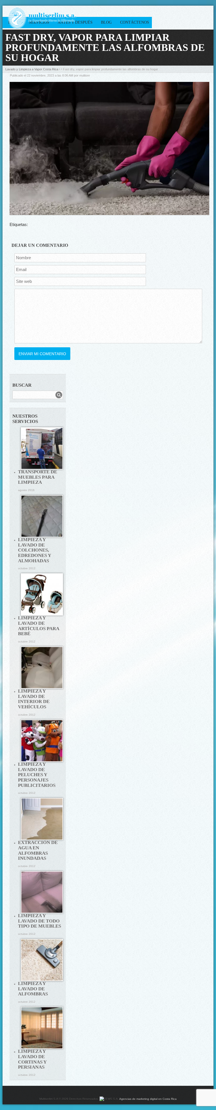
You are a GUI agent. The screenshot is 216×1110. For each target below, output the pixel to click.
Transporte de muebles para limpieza (37, 477)
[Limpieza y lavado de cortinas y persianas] (42, 1028)
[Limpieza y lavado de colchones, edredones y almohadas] (42, 516)
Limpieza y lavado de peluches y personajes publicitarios (36, 775)
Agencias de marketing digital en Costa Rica (148, 1098)
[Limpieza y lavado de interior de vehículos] (42, 667)
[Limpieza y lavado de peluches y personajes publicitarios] (42, 741)
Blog (106, 22)
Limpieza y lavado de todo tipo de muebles (39, 921)
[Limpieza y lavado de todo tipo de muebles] (42, 892)
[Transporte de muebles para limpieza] (42, 448)
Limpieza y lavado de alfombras (33, 989)
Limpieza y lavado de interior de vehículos (34, 699)
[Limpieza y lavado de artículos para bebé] (42, 594)
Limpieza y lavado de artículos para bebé (38, 625)
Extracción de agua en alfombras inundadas (38, 850)
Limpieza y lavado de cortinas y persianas (32, 1059)
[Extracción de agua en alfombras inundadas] (42, 819)
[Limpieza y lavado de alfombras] (42, 960)
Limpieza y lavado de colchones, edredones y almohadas (34, 550)
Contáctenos (134, 22)
